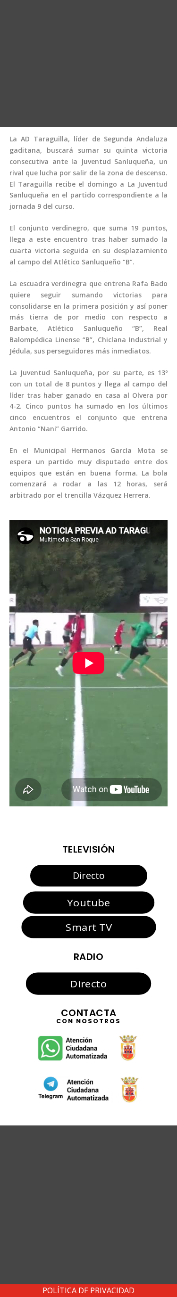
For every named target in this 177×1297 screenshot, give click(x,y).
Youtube (88, 902)
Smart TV (88, 927)
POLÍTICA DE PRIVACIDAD (88, 1290)
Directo (89, 875)
